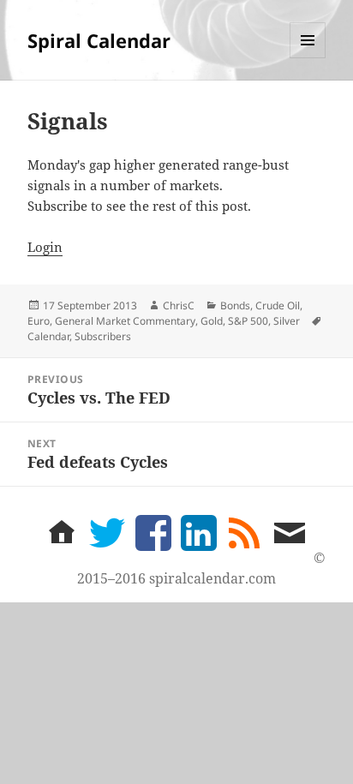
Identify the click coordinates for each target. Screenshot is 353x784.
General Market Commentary (125, 321)
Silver (286, 321)
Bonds (235, 305)
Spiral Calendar (99, 40)
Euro (38, 321)
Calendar (48, 336)
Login (45, 246)
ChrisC (178, 305)
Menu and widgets (308, 57)
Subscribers (103, 336)
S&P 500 (248, 321)
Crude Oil (277, 305)
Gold (211, 321)
